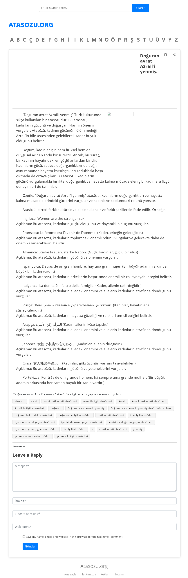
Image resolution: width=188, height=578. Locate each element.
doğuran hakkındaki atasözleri (33, 415)
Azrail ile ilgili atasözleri (29, 408)
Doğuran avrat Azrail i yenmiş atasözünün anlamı (141, 408)
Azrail (121, 401)
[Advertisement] (76, 80)
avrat (34, 401)
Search (140, 8)
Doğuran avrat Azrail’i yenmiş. (149, 63)
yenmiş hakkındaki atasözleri (32, 436)
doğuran (56, 408)
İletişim (119, 574)
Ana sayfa (70, 574)
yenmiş (137, 429)
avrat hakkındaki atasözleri (60, 401)
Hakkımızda (88, 574)
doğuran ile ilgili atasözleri (75, 415)
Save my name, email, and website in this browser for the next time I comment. (74, 536)
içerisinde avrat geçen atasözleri (35, 422)
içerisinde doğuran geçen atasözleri (131, 422)
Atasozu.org (31, 24)
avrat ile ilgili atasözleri (97, 401)
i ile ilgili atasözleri (141, 415)
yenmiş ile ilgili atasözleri (72, 436)
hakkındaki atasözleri (111, 415)
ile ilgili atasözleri (74, 429)
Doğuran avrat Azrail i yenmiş (86, 408)
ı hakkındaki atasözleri (113, 429)
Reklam (105, 574)
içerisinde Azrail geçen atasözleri (81, 422)
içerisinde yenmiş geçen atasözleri (36, 429)
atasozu (19, 401)
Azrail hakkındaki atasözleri (149, 401)
